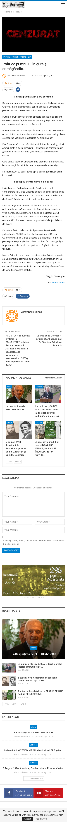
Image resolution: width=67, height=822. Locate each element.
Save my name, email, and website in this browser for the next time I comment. (34, 542)
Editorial (39, 387)
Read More (41, 819)
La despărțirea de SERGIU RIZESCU (34, 654)
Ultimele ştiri (25, 57)
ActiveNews (58, 282)
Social (15, 57)
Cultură (9, 422)
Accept (27, 818)
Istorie (9, 387)
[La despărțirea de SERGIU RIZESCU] (19, 394)
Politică (6, 57)
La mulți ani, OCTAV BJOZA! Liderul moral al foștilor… (33, 750)
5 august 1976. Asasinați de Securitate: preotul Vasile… (33, 768)
